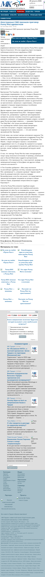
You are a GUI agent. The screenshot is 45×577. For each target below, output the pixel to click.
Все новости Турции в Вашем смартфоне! (14, 514)
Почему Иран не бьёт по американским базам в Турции (17, 403)
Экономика (5, 15)
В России (5, 475)
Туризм (37, 11)
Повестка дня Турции (15, 437)
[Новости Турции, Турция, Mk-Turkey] (23, 498)
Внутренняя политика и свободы (22, 331)
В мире (5, 478)
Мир (12, 243)
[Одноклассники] (7, 34)
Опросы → (34, 339)
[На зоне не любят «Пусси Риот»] (9, 250)
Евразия (5, 474)
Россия (16, 243)
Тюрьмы (21, 243)
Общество (29, 11)
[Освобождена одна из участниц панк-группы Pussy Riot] (26, 250)
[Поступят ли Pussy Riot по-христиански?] (26, 289)
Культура (13, 15)
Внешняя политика (17, 329)
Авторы (20, 483)
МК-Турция (4, 11)
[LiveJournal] (11, 34)
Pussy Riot (7, 243)
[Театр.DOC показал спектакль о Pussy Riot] (9, 269)
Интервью (6, 485)
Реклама (20, 490)
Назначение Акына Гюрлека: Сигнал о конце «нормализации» (18, 441)
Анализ (5, 483)
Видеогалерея (7, 490)
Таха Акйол (11, 421)
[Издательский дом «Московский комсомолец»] (8, 502)
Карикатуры (21, 477)
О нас (19, 487)
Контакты (20, 489)
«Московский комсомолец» (9, 520)
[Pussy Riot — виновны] (9, 289)
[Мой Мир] (9, 34)
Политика (20, 11)
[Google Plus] (13, 34)
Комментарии (6, 18)
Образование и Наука (9, 480)
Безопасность (23, 15)
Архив (19, 492)
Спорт (5, 482)
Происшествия (36, 15)
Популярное (6, 477)
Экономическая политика (19, 327)
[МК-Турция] (13, 4)
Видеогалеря (21, 475)
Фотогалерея (6, 488)
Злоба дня (6, 487)
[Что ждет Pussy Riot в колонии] (26, 269)
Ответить (22, 336)
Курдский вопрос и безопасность (22, 334)
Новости (12, 11)
